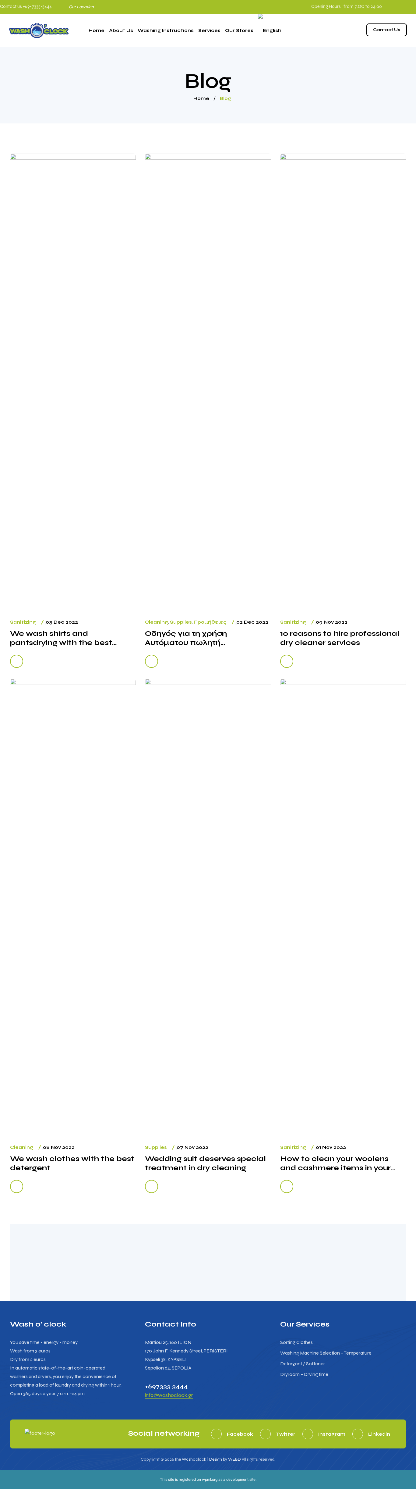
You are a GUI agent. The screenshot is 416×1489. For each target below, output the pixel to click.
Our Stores (239, 30)
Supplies (181, 622)
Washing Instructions (166, 30)
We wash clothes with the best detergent (72, 1163)
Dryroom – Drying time (304, 1374)
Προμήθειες (210, 622)
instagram (403, 5)
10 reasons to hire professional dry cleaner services (339, 638)
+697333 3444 (166, 1386)
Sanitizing (23, 622)
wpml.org (209, 1479)
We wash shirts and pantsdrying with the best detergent (61, 638)
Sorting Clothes (296, 1342)
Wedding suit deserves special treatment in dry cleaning (205, 1163)
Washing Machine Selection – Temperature (326, 1353)
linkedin (379, 1434)
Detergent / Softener (302, 1363)
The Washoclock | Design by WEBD (208, 1459)
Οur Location (81, 6)
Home (96, 30)
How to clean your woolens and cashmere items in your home (335, 1163)
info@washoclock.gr (169, 1395)
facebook (394, 5)
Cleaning (156, 622)
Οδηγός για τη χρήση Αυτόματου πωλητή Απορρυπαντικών (186, 638)
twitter (285, 1434)
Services (209, 30)
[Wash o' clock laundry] (39, 30)
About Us (121, 30)
